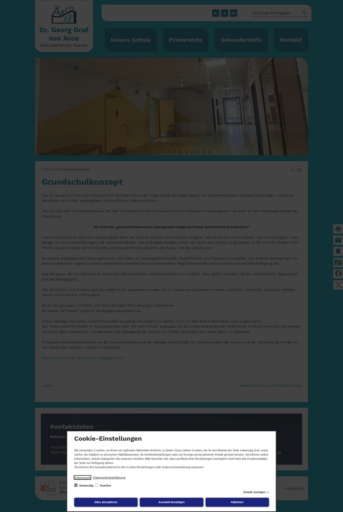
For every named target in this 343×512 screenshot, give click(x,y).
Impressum (82, 477)
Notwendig (86, 485)
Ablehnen (237, 502)
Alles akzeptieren (105, 502)
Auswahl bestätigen (171, 502)
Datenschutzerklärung (109, 477)
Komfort (105, 485)
